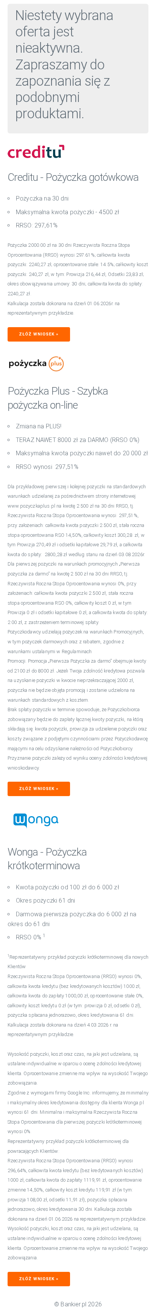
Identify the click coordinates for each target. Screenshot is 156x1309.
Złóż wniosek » (39, 334)
